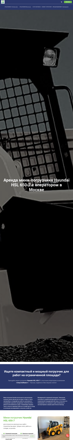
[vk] (61, 2)
